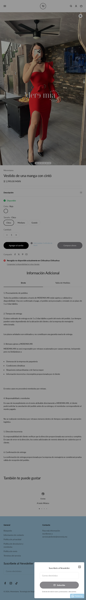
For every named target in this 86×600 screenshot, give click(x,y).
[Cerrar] (79, 567)
